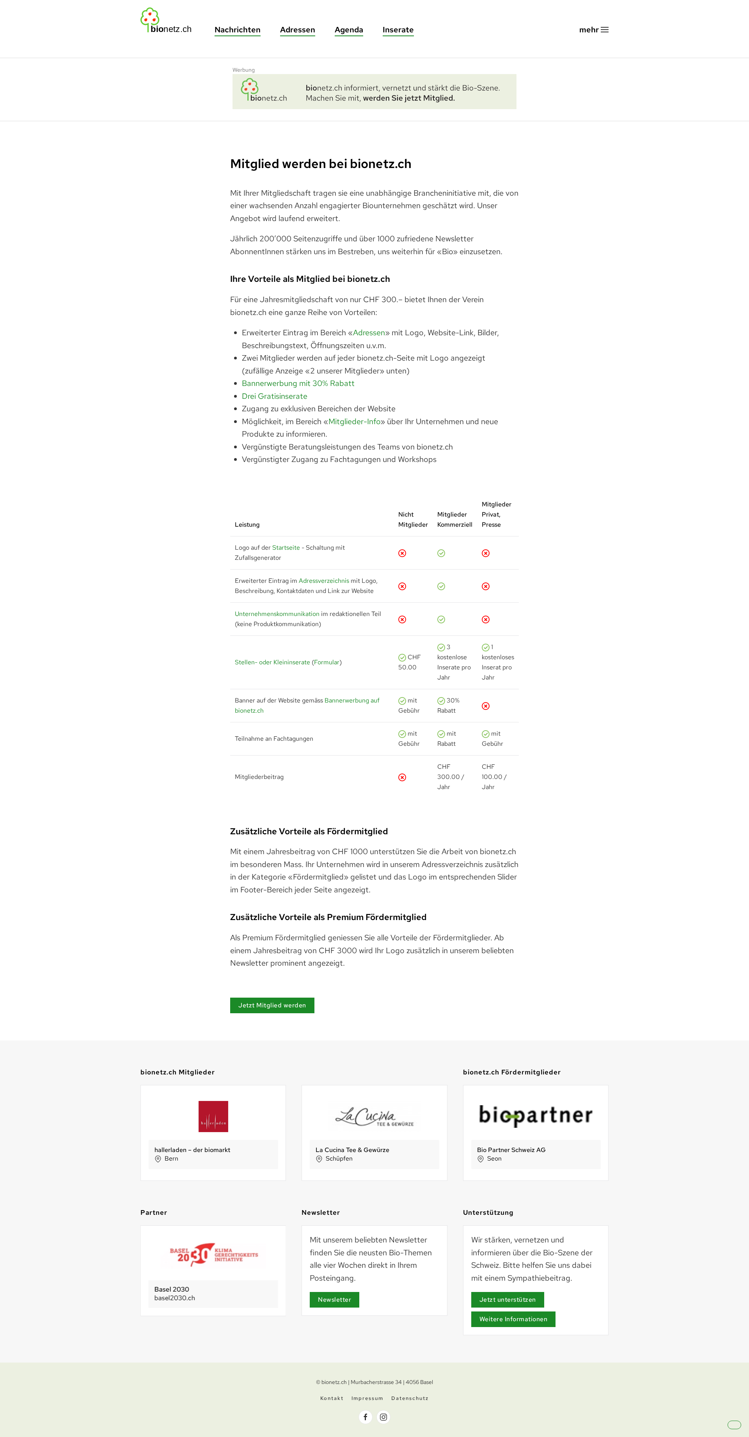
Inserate (398, 30)
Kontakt (332, 1398)
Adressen (297, 30)
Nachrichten (238, 30)
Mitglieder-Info (354, 421)
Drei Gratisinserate (274, 396)
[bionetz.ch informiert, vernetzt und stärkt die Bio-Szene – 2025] (374, 90)
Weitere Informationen (513, 1319)
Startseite (286, 547)
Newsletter (334, 1299)
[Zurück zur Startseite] (169, 20)
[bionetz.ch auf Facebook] (366, 1417)
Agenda (349, 30)
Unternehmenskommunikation (277, 614)
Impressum (367, 1398)
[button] (594, 29)
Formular (326, 662)
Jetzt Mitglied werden (272, 1005)
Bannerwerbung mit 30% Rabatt (298, 383)
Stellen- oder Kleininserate (272, 662)
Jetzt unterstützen (507, 1299)
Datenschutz (410, 1398)
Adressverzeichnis (324, 581)
